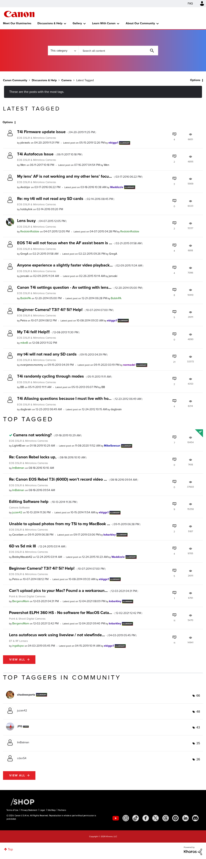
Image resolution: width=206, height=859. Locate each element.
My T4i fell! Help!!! (48, 332)
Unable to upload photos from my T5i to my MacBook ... (74, 524)
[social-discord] (195, 818)
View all (17, 659)
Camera (66, 80)
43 (198, 727)
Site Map (52, 810)
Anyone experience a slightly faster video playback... (80, 265)
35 (198, 743)
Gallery (77, 23)
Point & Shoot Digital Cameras (27, 596)
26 (198, 759)
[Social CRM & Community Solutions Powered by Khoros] (193, 850)
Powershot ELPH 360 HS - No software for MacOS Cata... (75, 613)
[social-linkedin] (185, 818)
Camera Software (19, 507)
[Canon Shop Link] (20, 801)
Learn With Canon (103, 23)
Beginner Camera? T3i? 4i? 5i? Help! (65, 310)
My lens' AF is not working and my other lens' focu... (80, 176)
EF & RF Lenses (18, 641)
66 (198, 695)
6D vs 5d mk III (37, 546)
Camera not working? (47, 435)
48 (198, 711)
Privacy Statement (29, 810)
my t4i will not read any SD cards (62, 354)
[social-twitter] (155, 818)
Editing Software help (43, 501)
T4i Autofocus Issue (49, 154)
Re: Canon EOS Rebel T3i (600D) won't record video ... (73, 479)
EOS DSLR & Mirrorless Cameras (36, 138)
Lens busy (42, 221)
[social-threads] (165, 818)
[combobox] (118, 50)
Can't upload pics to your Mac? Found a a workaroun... (73, 591)
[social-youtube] (115, 818)
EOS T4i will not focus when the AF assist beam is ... (80, 243)
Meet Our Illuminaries (17, 23)
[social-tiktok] (135, 818)
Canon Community (19, 14)
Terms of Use (12, 810)
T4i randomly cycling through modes (64, 376)
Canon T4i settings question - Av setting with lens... (80, 287)
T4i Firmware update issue (56, 132)
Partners (62, 810)
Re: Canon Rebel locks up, (48, 457)
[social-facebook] (145, 818)
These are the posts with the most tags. (36, 91)
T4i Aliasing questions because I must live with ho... (79, 398)
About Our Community (140, 23)
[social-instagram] (126, 818)
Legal (42, 810)
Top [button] (10, 849)
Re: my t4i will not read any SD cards (65, 199)
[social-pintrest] (175, 818)
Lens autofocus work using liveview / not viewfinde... (73, 635)
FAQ (190, 3)
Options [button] (195, 80)
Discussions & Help (49, 23)
